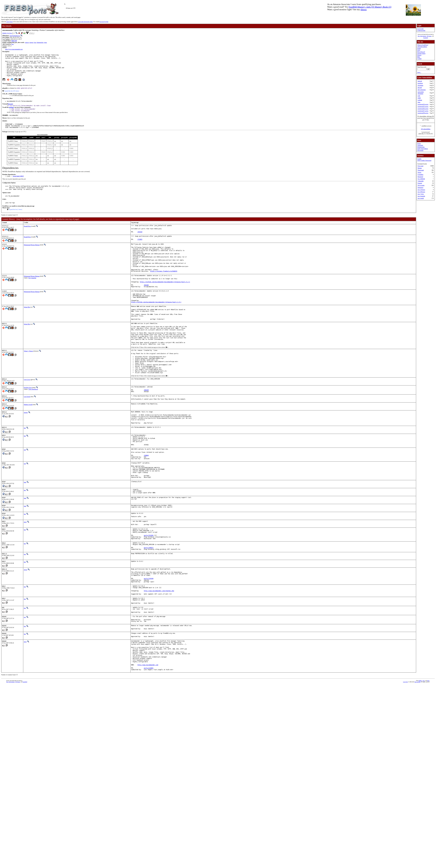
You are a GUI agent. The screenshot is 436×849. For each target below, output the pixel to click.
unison (27, 42)
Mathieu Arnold (28, 404)
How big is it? (421, 52)
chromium (420, 85)
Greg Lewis (27, 379)
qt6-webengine (422, 90)
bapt (25, 482)
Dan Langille (417, 681)
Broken (420, 168)
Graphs (419, 159)
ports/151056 (148, 535)
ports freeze (9, 21)
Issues (419, 48)
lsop (35, 42)
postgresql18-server (423, 113)
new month (421, 198)
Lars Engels (27, 396)
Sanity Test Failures (422, 148)
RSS (428, 680)
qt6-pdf (420, 87)
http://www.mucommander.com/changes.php (159, 591)
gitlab (419, 98)
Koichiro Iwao (28, 387)
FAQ (418, 50)
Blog (418, 57)
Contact (419, 58)
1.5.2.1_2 (4, 33)
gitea (419, 102)
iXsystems (429, 36)
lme (25, 428)
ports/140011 (148, 547)
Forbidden (420, 174)
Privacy (419, 55)
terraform (420, 83)
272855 (139, 239)
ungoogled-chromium (421, 92)
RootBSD (425, 37)
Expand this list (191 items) (11, 91)
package (11, 107)
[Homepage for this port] (3, 80)
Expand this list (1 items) (15, 209)
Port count (420, 166)
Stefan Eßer (27, 307)
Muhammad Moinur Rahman (32, 245)
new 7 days (421, 194)
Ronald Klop (27, 226)
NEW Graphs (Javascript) (424, 160)
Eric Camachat (32, 278)
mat (25, 450)
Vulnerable (421, 181)
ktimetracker (40, 42)
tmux (45, 42)
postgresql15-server (423, 106)
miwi (25, 522)
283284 (146, 285)
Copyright (405, 681)
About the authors (422, 46)
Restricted (420, 177)
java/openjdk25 (18, 176)
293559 (139, 232)
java (12, 44)
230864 (146, 455)
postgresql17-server (423, 111)
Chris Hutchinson (33, 389)
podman (420, 100)
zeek (419, 96)
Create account (421, 30)
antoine (26, 412)
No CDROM (421, 179)
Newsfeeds (420, 150)
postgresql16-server (423, 108)
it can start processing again (85, 21)
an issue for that (104, 21)
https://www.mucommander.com (14, 49)
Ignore (419, 172)
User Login (420, 29)
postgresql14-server (423, 104)
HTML (420, 680)
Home (419, 143)
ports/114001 (148, 668)
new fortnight (421, 196)
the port (10, 104)
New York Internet (422, 36)
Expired (420, 183)
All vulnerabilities (425, 129)
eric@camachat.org (15, 35)
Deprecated (421, 170)
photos (363, 9)
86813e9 (14, 41)
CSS (423, 680)
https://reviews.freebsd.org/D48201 (163, 271)
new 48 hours (421, 192)
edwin (25, 570)
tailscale (420, 81)
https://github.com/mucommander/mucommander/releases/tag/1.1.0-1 (156, 302)
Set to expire (421, 185)
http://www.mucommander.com (147, 665)
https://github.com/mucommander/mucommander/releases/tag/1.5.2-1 (165, 282)
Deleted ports (421, 147)
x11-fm (10, 33)
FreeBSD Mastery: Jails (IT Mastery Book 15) (370, 7)
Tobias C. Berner (28, 351)
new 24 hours (421, 189)
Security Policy (421, 53)
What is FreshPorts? (422, 45)
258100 (146, 390)
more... (419, 72)
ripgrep (31, 42)
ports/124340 (148, 578)
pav (25, 617)
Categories (420, 145)
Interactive (420, 187)
